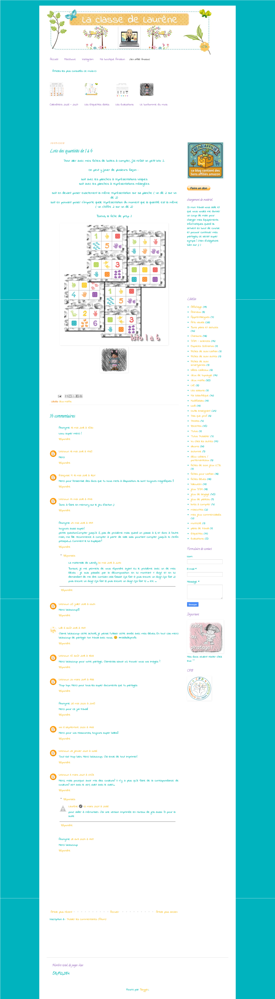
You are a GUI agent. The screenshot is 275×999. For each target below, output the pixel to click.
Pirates (195, 421)
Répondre (64, 439)
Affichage (196, 307)
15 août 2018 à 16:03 (82, 656)
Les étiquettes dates (97, 104)
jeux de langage (200, 494)
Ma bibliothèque (200, 395)
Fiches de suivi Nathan (204, 351)
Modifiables (197, 401)
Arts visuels (197, 322)
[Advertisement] (120, 125)
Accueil (54, 59)
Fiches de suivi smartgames (199, 363)
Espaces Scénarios (202, 346)
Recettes (196, 426)
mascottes (197, 509)
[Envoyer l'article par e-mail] (59, 396)
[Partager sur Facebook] (77, 396)
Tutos (194, 431)
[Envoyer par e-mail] (66, 396)
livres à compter (200, 504)
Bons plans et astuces (204, 327)
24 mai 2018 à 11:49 (82, 523)
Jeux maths (65, 402)
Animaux (196, 312)
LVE (193, 385)
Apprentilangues (200, 317)
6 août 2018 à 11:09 (74, 628)
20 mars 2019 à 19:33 (82, 679)
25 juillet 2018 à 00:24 (82, 604)
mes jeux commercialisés (206, 515)
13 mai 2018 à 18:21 (84, 475)
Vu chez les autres (202, 441)
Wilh (61, 628)
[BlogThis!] (70, 396)
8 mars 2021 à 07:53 (82, 775)
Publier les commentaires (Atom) (86, 919)
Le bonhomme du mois (153, 104)
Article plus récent (61, 912)
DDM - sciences (200, 341)
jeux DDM (197, 489)
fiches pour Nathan (202, 474)
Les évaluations (125, 104)
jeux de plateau (200, 499)
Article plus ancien (167, 912)
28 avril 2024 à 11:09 (82, 839)
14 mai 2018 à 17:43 (81, 499)
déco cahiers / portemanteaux (200, 458)
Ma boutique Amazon (112, 59)
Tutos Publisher (200, 436)
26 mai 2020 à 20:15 (83, 703)
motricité (196, 523)
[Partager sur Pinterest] (81, 396)
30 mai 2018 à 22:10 (109, 563)
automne (196, 451)
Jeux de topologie (201, 375)
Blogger (144, 989)
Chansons (196, 336)
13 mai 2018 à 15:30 (82, 427)
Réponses (69, 555)
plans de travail (200, 528)
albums (195, 446)
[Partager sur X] (74, 396)
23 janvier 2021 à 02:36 (83, 751)
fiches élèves (198, 479)
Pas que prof (199, 416)
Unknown (64, 451)
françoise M (66, 475)
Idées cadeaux (199, 370)
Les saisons (198, 390)
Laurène (73, 806)
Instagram (88, 59)
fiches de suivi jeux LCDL (206, 465)
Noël (193, 406)
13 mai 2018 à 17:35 (81, 451)
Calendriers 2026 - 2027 (64, 104)
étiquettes (197, 533)
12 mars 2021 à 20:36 (96, 806)
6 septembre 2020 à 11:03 (78, 727)
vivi (60, 727)
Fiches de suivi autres (204, 356)
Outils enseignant (200, 411)
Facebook (70, 59)
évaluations (197, 538)
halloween (196, 484)
